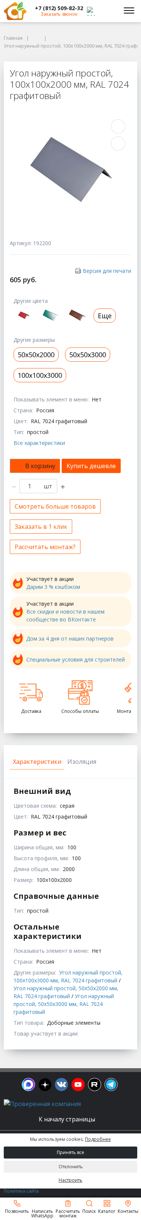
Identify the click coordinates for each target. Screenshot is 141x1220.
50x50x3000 (87, 354)
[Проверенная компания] (42, 1104)
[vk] (61, 1084)
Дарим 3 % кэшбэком (53, 586)
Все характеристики (39, 442)
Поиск (89, 1211)
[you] (78, 1084)
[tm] (111, 1084)
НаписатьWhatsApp (42, 1213)
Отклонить (71, 1166)
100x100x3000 (40, 375)
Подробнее (98, 1139)
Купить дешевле (91, 466)
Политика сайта (21, 1191)
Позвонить (17, 1211)
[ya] (45, 1084)
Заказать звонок (59, 14)
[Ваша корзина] (108, 10)
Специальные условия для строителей (75, 659)
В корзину (40, 466)
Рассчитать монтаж (68, 1213)
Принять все (70, 1152)
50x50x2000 (36, 354)
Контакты (128, 1211)
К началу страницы (68, 1119)
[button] (59, 8)
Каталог (106, 1211)
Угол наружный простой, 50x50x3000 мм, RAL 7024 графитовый (64, 1003)
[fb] (28, 1084)
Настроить (70, 1180)
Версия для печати (107, 270)
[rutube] (94, 1084)
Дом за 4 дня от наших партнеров (70, 638)
